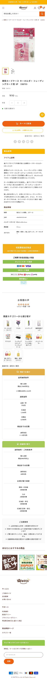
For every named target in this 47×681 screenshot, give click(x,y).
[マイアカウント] (35, 8)
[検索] (42, 13)
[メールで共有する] (27, 141)
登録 (8, 661)
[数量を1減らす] (12, 103)
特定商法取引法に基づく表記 (12, 621)
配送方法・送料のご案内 (34, 136)
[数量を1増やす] (24, 103)
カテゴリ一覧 (6, 633)
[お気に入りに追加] (42, 114)
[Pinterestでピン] (19, 141)
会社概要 (5, 596)
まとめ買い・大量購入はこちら (24, 130)
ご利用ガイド (6, 593)
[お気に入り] (39, 8)
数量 (3, 103)
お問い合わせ (6, 599)
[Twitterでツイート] (23, 141)
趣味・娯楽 (20, 232)
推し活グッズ (29, 232)
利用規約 (5, 611)
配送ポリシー (6, 614)
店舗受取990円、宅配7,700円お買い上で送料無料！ (23, 2)
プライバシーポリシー (9, 618)
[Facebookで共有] (15, 141)
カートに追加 (25, 124)
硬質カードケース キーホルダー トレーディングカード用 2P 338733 (24, 20)
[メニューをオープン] (3, 8)
